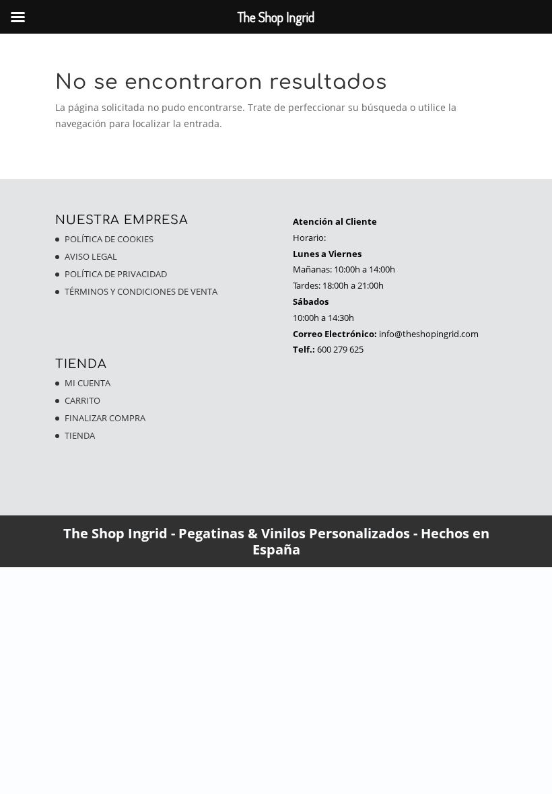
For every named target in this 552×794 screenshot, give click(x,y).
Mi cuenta (87, 383)
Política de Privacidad (116, 274)
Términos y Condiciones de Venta (141, 291)
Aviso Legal (91, 256)
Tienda (80, 435)
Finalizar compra (105, 418)
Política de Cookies (109, 239)
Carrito (82, 400)
